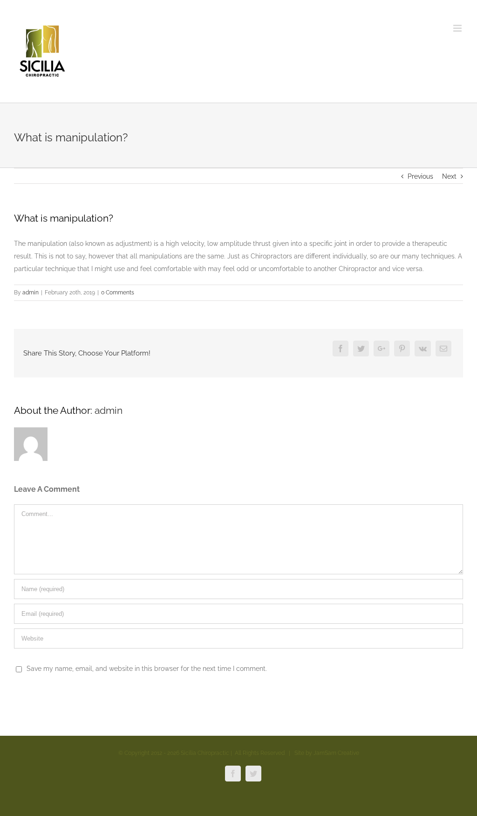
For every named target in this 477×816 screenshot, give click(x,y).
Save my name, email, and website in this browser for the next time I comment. (147, 668)
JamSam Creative (336, 753)
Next (449, 176)
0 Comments (117, 292)
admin (30, 292)
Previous (420, 176)
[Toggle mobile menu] (458, 28)
